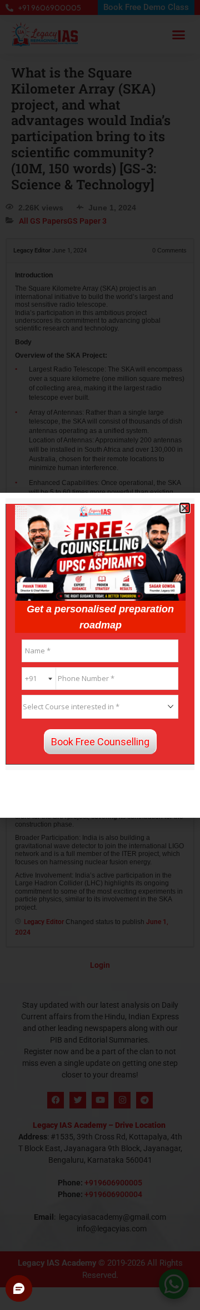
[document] (100, 655)
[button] (185, 508)
